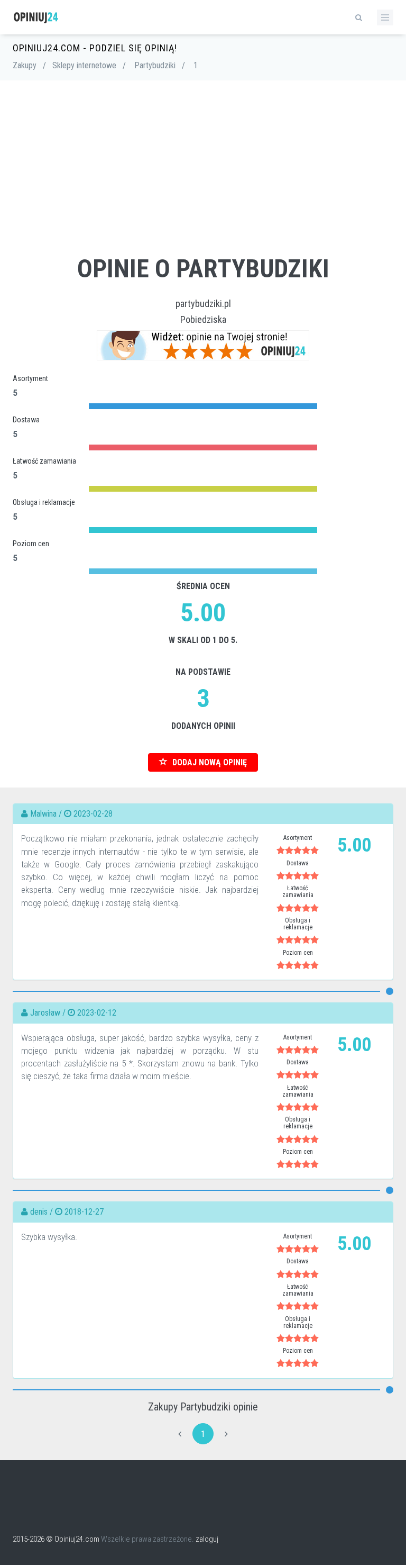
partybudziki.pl (203, 303)
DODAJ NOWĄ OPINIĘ (208, 762)
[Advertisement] (203, 176)
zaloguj (207, 1539)
